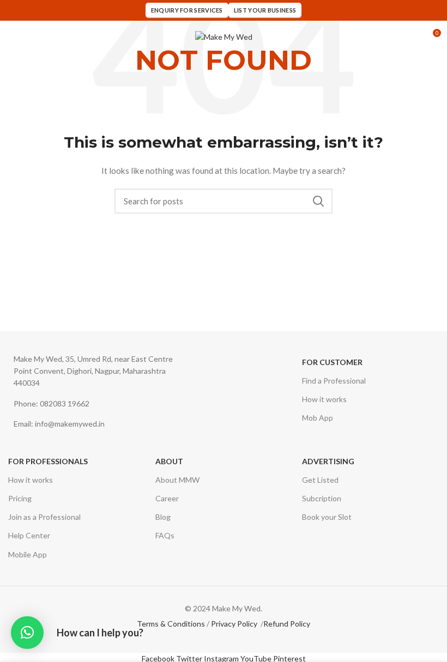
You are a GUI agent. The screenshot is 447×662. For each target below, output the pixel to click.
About (169, 461)
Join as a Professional (44, 516)
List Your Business (265, 10)
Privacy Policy (234, 623)
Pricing (20, 498)
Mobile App (27, 554)
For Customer (332, 362)
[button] (27, 632)
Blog (163, 516)
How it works (324, 399)
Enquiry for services (187, 10)
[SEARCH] (317, 201)
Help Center (29, 535)
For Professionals (48, 461)
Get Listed (320, 479)
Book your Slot (327, 516)
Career (167, 498)
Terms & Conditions (171, 623)
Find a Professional (334, 380)
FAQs (164, 535)
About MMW (177, 479)
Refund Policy (286, 623)
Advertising (328, 461)
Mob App (317, 417)
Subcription (321, 498)
